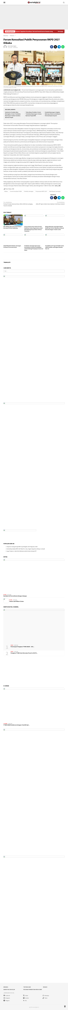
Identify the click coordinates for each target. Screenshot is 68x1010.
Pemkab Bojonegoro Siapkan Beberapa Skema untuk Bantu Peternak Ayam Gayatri (52, 114)
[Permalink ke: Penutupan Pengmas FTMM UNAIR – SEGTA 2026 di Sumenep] (34, 626)
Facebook (7, 995)
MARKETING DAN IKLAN (9, 989)
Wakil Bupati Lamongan (55, 191)
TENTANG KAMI (27, 987)
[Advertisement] (34, 17)
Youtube (27, 998)
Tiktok (45, 998)
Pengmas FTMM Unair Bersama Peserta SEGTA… (24, 653)
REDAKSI (45, 987)
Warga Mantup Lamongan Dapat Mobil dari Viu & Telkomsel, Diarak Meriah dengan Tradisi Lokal (54, 228)
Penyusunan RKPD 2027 (41, 191)
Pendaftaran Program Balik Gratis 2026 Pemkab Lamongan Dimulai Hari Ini (54, 247)
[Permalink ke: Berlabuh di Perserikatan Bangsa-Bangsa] (34, 576)
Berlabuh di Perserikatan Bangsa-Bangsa (15, 596)
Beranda (5, 987)
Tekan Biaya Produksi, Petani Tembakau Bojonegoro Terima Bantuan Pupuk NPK (33, 114)
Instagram (7, 998)
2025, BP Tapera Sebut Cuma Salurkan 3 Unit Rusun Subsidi (50, 203)
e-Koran (5, 723)
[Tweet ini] (55, 46)
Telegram (7, 1000)
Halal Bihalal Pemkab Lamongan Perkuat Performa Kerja (12, 246)
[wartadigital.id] (34, 2)
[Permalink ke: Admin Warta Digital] (5, 46)
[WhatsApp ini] (63, 46)
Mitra (4, 594)
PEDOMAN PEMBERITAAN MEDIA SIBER (32, 989)
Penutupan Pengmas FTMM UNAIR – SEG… (22, 646)
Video (12, 645)
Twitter (26, 995)
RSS (26, 1000)
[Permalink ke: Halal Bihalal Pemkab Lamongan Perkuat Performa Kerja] (13, 239)
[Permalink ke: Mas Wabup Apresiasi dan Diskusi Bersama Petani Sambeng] (13, 220)
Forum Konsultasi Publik (16, 191)
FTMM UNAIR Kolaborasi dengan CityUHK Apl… (16, 725)
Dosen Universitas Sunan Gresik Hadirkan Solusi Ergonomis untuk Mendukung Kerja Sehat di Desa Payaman (33, 229)
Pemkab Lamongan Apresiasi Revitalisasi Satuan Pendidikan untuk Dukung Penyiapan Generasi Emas (33, 248)
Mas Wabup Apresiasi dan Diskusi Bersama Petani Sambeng (12, 227)
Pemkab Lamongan (28, 191)
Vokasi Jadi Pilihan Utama (16, 601)
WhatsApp (46, 995)
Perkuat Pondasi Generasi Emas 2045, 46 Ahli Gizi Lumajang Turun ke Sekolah (18, 204)
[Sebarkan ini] (51, 46)
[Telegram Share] (59, 46)
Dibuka (6, 191)
